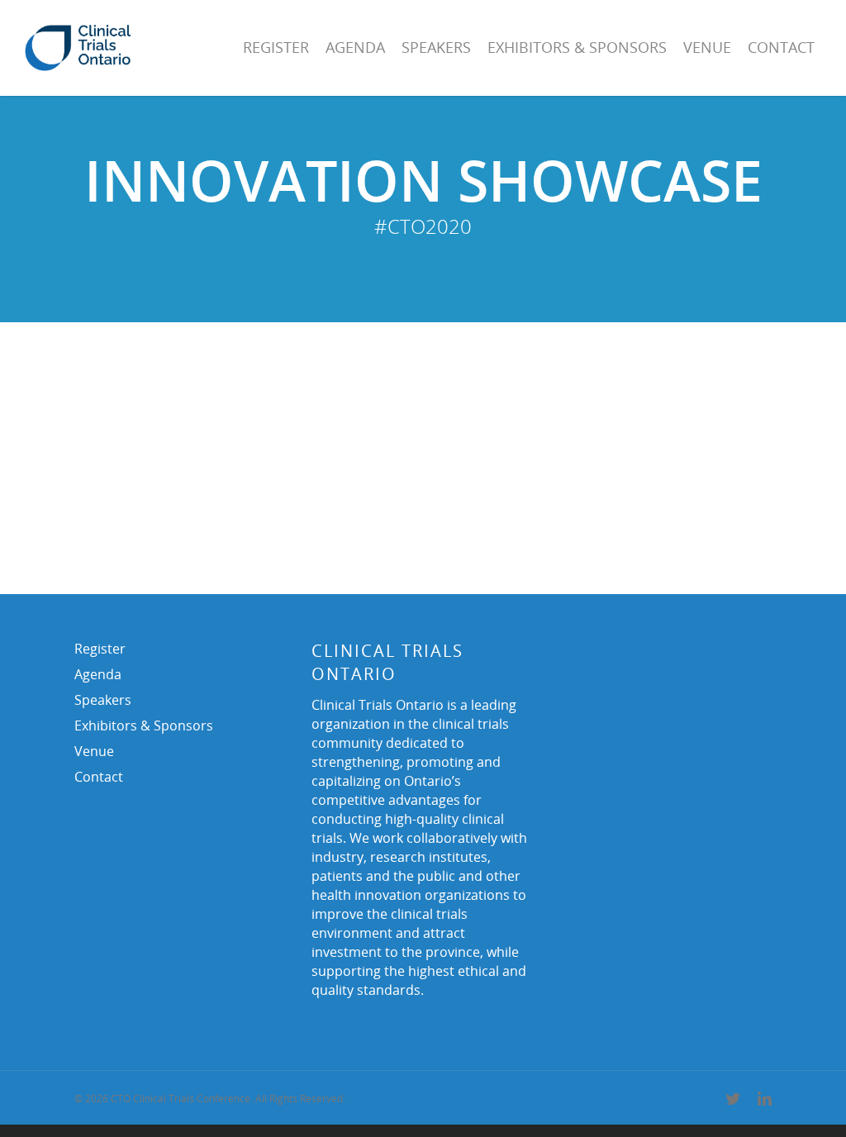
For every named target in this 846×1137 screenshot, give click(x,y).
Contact (781, 47)
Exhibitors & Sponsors (577, 47)
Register (276, 47)
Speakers (436, 47)
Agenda (355, 47)
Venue (707, 47)
